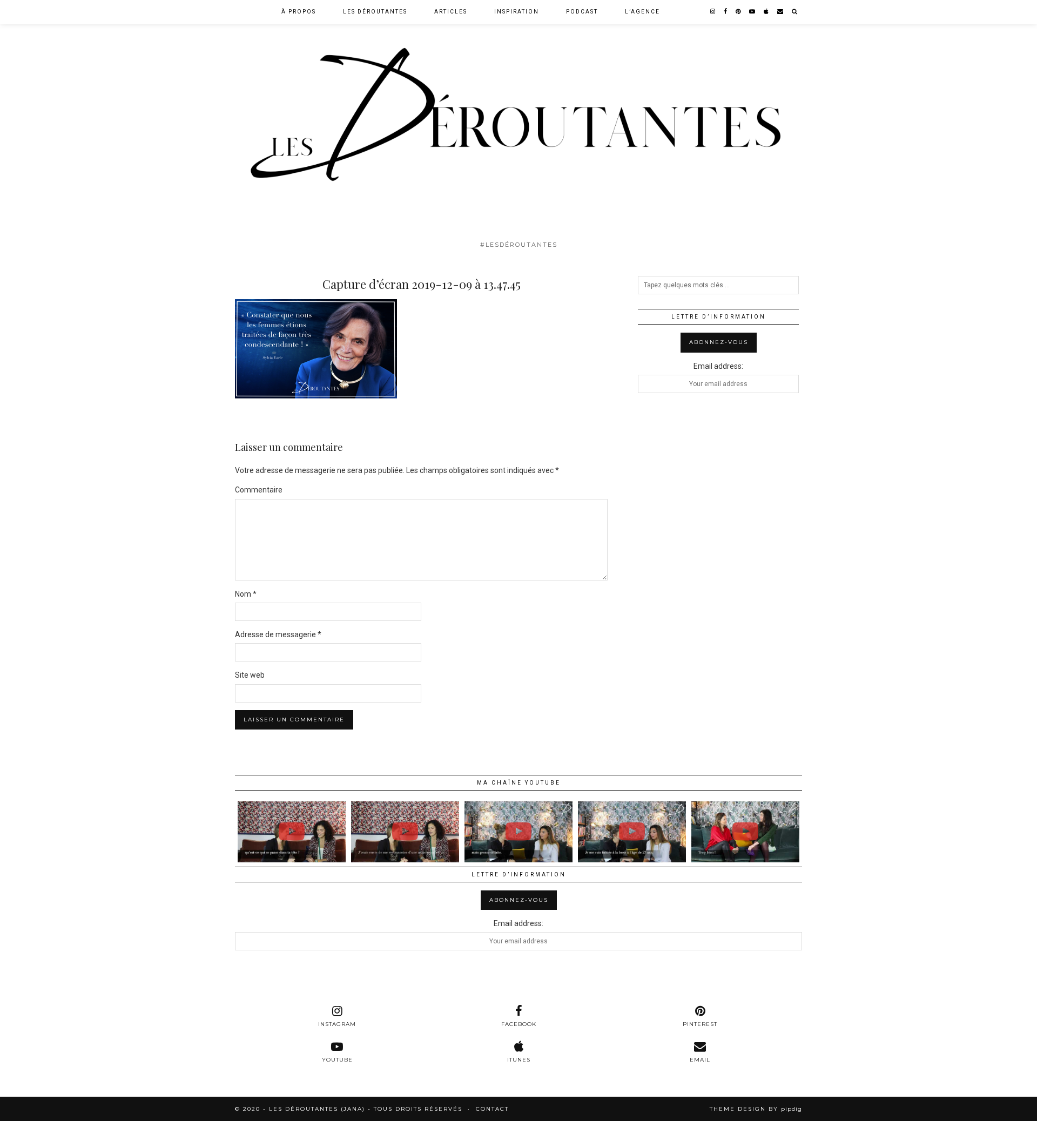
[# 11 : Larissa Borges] (292, 831)
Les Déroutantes (375, 12)
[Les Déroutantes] (518, 117)
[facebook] (726, 12)
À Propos (298, 12)
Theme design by (756, 1108)
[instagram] (713, 12)
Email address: (718, 366)
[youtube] (752, 12)
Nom (246, 594)
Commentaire (258, 489)
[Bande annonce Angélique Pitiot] (632, 831)
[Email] (780, 12)
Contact (492, 1108)
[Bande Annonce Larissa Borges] (405, 831)
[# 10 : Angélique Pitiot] (518, 831)
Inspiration (516, 12)
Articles (450, 12)
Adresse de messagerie (278, 634)
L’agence (642, 12)
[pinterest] (739, 12)
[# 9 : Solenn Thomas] (745, 831)
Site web (250, 675)
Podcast (582, 12)
